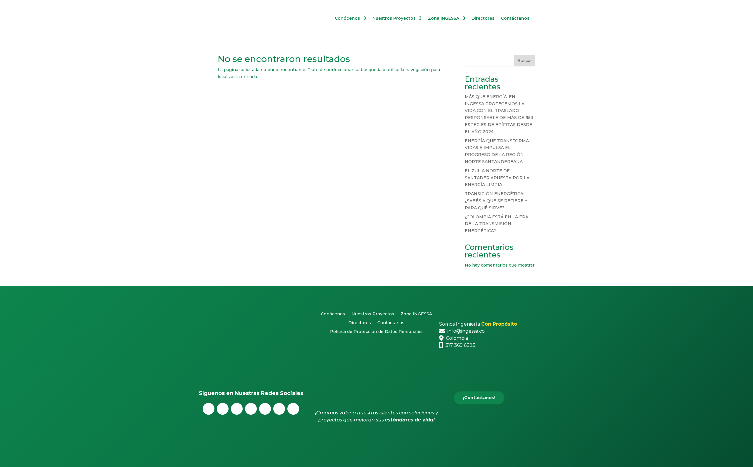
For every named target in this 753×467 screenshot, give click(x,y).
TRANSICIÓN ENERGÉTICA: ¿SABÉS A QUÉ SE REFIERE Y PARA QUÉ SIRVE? (496, 200)
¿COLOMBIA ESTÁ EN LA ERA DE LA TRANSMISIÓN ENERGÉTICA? (496, 224)
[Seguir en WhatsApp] (279, 409)
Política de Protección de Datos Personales (376, 331)
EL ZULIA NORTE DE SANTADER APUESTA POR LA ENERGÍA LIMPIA (497, 178)
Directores (483, 18)
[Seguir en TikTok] (293, 409)
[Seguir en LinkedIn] (251, 409)
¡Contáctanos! (479, 397)
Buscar (524, 60)
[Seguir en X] (223, 409)
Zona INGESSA (443, 18)
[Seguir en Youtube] (265, 409)
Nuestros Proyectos (394, 18)
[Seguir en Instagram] (237, 409)
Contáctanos (515, 18)
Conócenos (347, 18)
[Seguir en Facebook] (208, 409)
